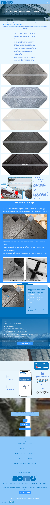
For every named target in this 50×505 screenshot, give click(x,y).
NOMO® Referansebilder (25, 456)
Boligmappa (44, 380)
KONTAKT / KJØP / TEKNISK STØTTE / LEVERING (25, 463)
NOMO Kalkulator (39, 306)
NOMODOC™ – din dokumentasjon (25, 458)
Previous (4, 269)
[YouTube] (13, 502)
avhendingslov (39, 381)
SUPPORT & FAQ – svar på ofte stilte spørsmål (25, 453)
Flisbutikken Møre (33, 415)
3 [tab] (27, 280)
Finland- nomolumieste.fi (25, 470)
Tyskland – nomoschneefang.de (25, 472)
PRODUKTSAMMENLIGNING (25, 451)
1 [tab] (24, 280)
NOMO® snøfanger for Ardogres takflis (25, 446)
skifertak (22, 22)
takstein (17, 22)
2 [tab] (25, 280)
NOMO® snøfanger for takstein (25, 441)
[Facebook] (10, 502)
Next (45, 269)
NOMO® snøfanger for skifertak (25, 443)
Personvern (3, 502)
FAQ (18, 412)
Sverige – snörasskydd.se (25, 469)
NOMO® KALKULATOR (25, 448)
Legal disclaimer (4, 500)
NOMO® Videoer (25, 460)
